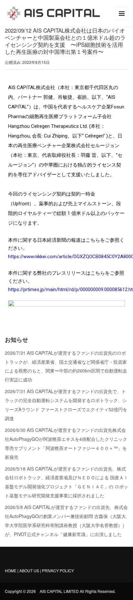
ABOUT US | (30, 570)
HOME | (11, 570)
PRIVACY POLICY (58, 570)
